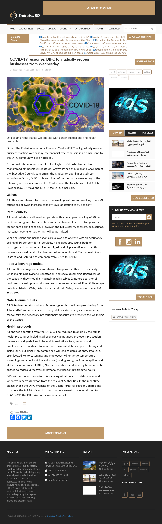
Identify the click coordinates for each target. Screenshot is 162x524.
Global (52, 29)
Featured (117, 133)
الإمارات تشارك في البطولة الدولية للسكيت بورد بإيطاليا (139, 144)
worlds (131, 72)
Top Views (147, 133)
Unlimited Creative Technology (60, 516)
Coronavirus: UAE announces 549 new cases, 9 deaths (101, 43)
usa (139, 72)
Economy (65, 29)
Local (40, 29)
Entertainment (83, 29)
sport (113, 72)
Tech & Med (113, 29)
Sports (99, 29)
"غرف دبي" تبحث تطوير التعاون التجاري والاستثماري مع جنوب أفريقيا (139, 166)
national (121, 72)
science (124, 78)
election (114, 78)
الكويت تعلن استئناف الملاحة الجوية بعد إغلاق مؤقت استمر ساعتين (137, 177)
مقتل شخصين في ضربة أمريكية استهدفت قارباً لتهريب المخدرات (137, 187)
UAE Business (26, 29)
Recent (132, 133)
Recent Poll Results (126, 317)
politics (147, 72)
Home (12, 29)
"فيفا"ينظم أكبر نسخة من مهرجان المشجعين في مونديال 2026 (138, 155)
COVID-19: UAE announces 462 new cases (47, 43)
